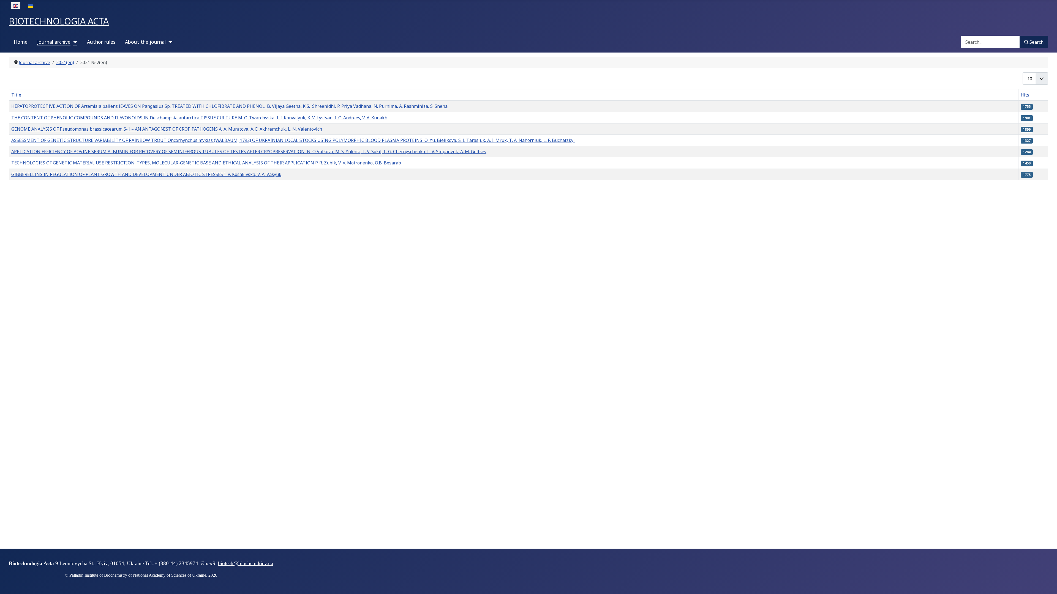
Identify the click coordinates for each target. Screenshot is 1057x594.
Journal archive (53, 41)
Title (16, 95)
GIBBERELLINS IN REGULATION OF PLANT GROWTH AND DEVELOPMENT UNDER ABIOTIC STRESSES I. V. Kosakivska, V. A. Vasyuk (146, 174)
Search (1036, 42)
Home (21, 41)
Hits (1025, 95)
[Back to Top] (1047, 584)
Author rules (101, 41)
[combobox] (990, 42)
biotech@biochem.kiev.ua (245, 563)
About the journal (145, 41)
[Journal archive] (73, 41)
